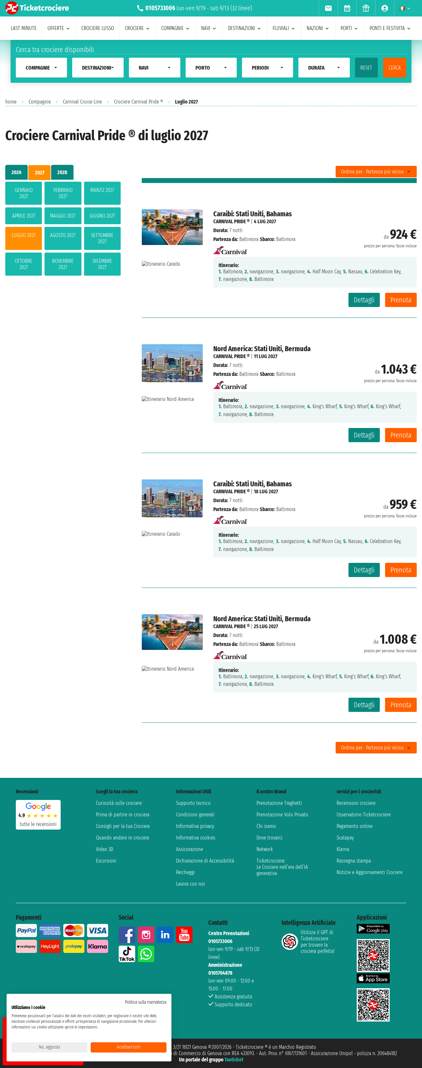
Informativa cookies (195, 838)
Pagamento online (355, 826)
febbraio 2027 (63, 193)
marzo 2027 (102, 190)
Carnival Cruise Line (82, 102)
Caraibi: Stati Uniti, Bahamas (252, 213)
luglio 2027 (24, 235)
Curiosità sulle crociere (119, 803)
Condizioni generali (195, 814)
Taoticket (234, 1059)
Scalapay (345, 838)
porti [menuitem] (346, 28)
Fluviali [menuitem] (281, 28)
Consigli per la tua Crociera (123, 826)
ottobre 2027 (23, 264)
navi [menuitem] (205, 28)
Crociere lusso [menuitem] (97, 28)
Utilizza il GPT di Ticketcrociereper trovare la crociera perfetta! (317, 941)
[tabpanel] (63, 230)
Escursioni (106, 861)
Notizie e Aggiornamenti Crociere (370, 872)
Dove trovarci (269, 838)
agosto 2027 (62, 235)
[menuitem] (328, 8)
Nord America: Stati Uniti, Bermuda (262, 348)
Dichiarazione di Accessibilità (205, 861)
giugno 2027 (102, 216)
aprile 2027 (23, 216)
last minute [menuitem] (24, 28)
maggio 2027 (62, 216)
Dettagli (364, 299)
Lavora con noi (190, 884)
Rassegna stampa (354, 861)
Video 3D (104, 849)
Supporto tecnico (193, 803)
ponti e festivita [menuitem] (387, 28)
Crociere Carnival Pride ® (138, 102)
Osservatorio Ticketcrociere (364, 814)
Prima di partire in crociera (122, 814)
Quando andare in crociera (122, 838)
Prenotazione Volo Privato (282, 814)
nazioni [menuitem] (315, 28)
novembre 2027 (63, 264)
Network (264, 849)
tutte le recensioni (38, 824)
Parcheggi (185, 872)
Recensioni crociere (356, 803)
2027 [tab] (39, 172)
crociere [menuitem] (134, 28)
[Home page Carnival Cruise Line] (230, 248)
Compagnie (40, 102)
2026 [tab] (16, 172)
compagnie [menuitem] (172, 28)
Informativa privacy (195, 826)
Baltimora (248, 239)
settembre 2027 (102, 238)
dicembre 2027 (102, 264)
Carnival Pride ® (231, 221)
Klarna (343, 849)
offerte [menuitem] (55, 28)
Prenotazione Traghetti (279, 803)
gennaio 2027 (24, 193)
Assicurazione (189, 849)
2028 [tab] (62, 172)
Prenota (400, 299)
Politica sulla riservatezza (145, 1002)
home (10, 102)
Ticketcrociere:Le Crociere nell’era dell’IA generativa (282, 867)
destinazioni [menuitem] (241, 28)
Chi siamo (266, 826)
